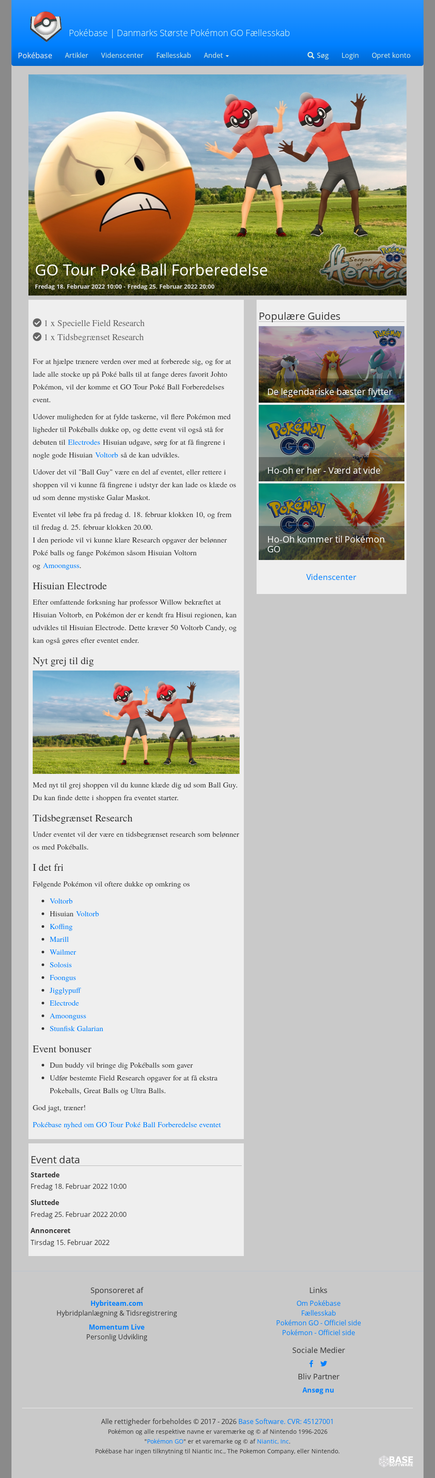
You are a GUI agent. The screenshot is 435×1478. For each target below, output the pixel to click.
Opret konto (391, 55)
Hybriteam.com (116, 1303)
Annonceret (51, 1230)
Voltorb (106, 454)
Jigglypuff (65, 990)
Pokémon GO (165, 1441)
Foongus (63, 977)
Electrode (64, 1003)
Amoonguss (61, 565)
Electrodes (84, 442)
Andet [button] (214, 55)
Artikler (76, 55)
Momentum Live (116, 1327)
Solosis (61, 964)
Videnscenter (122, 55)
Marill (59, 939)
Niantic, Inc (273, 1441)
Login (350, 55)
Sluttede (45, 1202)
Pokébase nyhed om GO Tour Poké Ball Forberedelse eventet (127, 1124)
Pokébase (35, 55)
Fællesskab (173, 55)
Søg (322, 55)
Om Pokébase (319, 1303)
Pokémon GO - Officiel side (318, 1322)
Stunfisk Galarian (76, 1028)
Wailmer (63, 951)
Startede (45, 1175)
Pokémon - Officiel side (318, 1332)
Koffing (61, 926)
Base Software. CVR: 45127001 (286, 1421)
